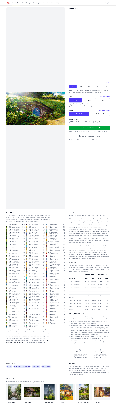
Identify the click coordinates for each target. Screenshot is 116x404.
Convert (26, 3)
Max (75, 100)
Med (103, 100)
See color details (105, 96)
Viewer (36, 3)
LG (81, 86)
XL (72, 86)
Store (16, 3)
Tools (48, 3)
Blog (57, 3)
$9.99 (91, 128)
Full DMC (79, 114)
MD (89, 86)
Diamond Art (100, 114)
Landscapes (36, 366)
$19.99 (91, 136)
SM (98, 86)
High (89, 100)
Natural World (46, 366)
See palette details (104, 110)
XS (106, 86)
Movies (9, 366)
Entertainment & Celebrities (22, 366)
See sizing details (105, 83)
